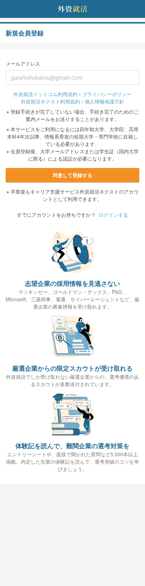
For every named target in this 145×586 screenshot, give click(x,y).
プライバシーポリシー (107, 93)
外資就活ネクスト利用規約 (50, 101)
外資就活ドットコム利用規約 (45, 93)
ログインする (113, 214)
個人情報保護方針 (104, 101)
